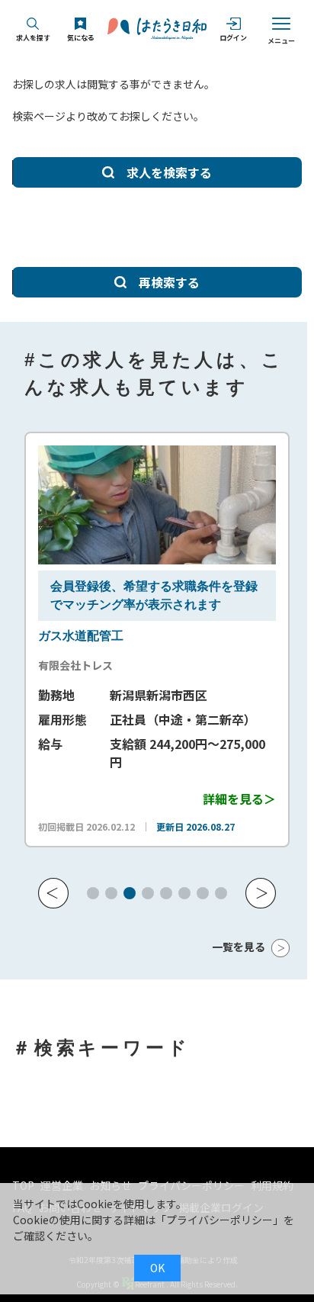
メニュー (281, 41)
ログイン (233, 38)
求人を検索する (169, 172)
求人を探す (33, 38)
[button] (53, 893)
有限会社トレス (75, 665)
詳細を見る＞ (239, 798)
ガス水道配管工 (80, 635)
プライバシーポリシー (219, 1219)
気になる (81, 38)
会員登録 (74, 586)
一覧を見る (238, 946)
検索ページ (39, 116)
